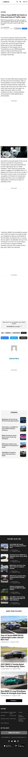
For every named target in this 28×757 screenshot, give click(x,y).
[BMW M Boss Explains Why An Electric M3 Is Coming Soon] (4, 576)
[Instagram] (18, 741)
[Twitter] (12, 741)
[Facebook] (9, 741)
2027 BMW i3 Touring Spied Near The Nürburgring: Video (13, 665)
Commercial (8, 332)
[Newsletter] (20, 1)
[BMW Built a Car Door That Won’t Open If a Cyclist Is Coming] (4, 565)
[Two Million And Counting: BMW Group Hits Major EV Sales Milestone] (4, 597)
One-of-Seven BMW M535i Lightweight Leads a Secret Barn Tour (12, 637)
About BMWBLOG (5, 712)
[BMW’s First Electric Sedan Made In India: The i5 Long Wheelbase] (23, 435)
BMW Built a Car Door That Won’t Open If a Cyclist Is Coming (17, 567)
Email (24, 337)
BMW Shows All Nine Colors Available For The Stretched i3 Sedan (10, 445)
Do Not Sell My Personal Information (22, 720)
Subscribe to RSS (5, 718)
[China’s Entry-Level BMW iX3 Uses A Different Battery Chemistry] (23, 426)
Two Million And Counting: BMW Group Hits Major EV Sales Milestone (17, 598)
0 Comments (24, 28)
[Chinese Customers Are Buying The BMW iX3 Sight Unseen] (4, 586)
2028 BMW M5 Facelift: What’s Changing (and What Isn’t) (18, 546)
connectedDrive (16, 332)
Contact (20, 712)
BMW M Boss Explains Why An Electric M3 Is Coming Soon (18, 577)
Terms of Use (13, 715)
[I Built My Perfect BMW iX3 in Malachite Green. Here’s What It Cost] (4, 555)
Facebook (5, 337)
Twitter (15, 337)
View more (13, 700)
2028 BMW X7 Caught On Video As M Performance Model (9, 454)
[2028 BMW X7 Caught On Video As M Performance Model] (23, 452)
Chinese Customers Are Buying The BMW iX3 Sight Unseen (17, 588)
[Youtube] (15, 741)
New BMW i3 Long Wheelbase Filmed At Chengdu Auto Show (13, 692)
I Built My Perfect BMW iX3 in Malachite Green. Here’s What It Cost (18, 556)
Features (3, 12)
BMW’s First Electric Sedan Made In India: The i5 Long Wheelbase (9, 437)
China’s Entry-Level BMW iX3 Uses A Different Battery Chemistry (10, 428)
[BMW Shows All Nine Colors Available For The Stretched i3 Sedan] (23, 443)
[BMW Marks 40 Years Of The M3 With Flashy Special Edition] (23, 418)
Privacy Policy (13, 718)
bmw (2, 332)
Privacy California (5, 723)
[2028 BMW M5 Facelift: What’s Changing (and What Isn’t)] (4, 544)
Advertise (3, 715)
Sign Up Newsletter (21, 716)
